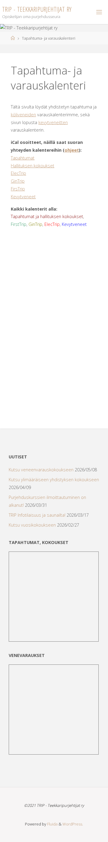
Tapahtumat (22, 158)
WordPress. (72, 824)
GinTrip (18, 181)
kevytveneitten (53, 122)
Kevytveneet (23, 196)
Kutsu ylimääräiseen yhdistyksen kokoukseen (54, 479)
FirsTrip (18, 189)
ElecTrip (18, 173)
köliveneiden (23, 114)
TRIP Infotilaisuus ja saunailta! (37, 515)
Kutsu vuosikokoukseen (32, 525)
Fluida (52, 824)
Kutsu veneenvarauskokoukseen (41, 470)
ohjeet (71, 150)
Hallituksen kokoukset (32, 166)
